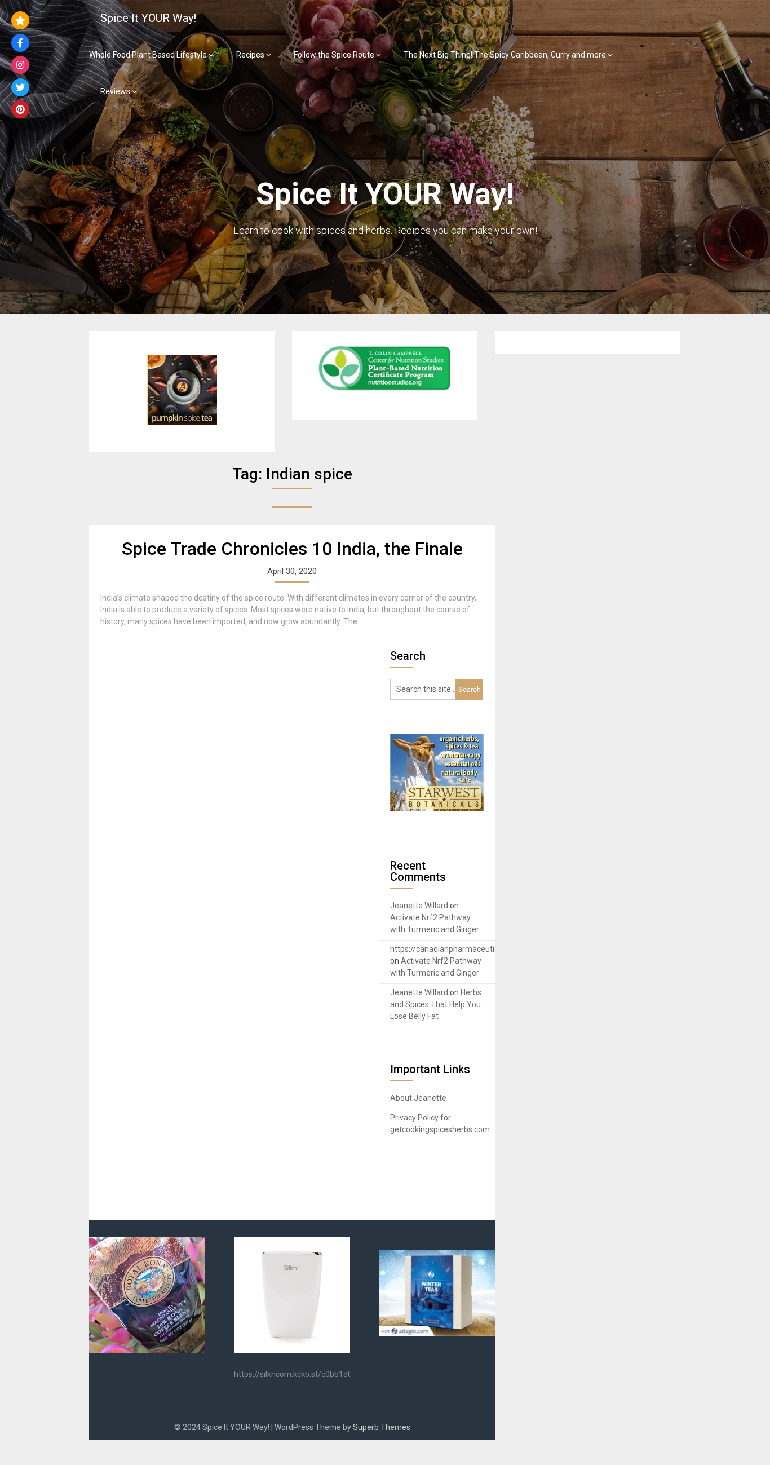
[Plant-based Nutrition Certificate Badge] (384, 390)
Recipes (250, 54)
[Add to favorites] (20, 20)
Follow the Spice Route (334, 54)
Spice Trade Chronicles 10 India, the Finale (292, 548)
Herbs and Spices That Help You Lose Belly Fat (435, 1004)
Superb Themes (381, 1427)
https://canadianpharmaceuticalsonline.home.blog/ (481, 949)
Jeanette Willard (419, 905)
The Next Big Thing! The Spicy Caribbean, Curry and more (505, 54)
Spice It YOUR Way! (148, 18)
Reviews (115, 91)
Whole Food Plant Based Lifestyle (148, 54)
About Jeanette (418, 1097)
